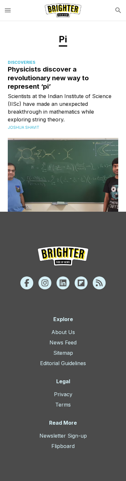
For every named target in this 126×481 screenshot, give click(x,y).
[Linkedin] (63, 282)
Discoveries (21, 62)
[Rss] (99, 282)
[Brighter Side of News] (63, 10)
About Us (63, 332)
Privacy (63, 394)
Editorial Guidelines (63, 363)
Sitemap (63, 353)
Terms (63, 404)
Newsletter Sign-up (63, 435)
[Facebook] (26, 282)
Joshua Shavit (23, 127)
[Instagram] (44, 282)
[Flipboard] (81, 282)
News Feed (63, 342)
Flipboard (63, 446)
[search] (118, 10)
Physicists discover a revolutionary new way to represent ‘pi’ (48, 77)
